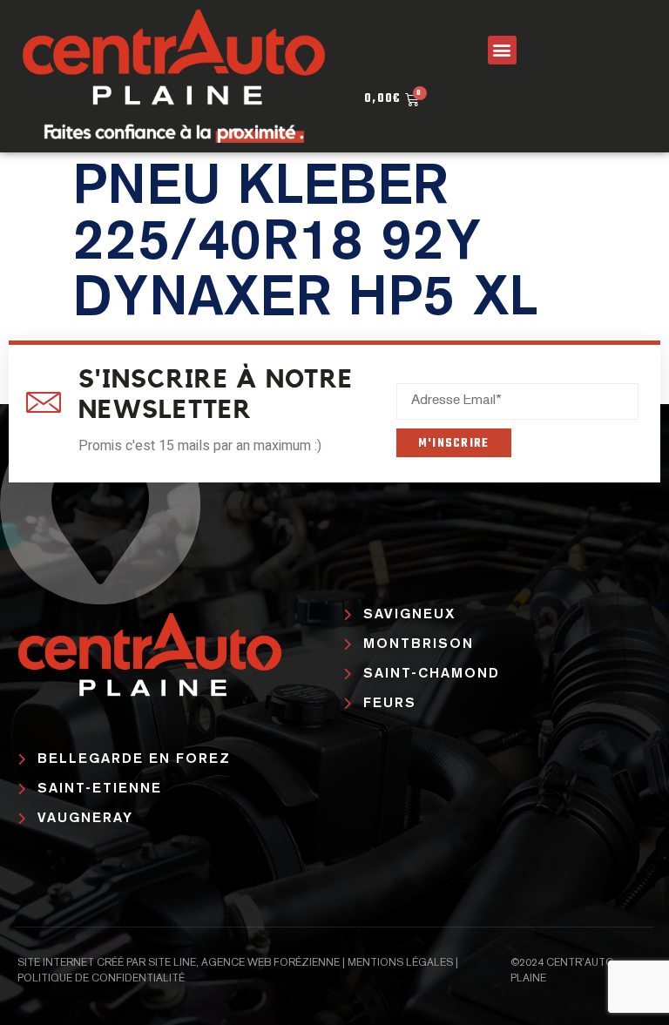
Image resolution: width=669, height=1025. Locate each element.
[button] (502, 50)
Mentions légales (400, 963)
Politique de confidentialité (101, 979)
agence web (236, 963)
